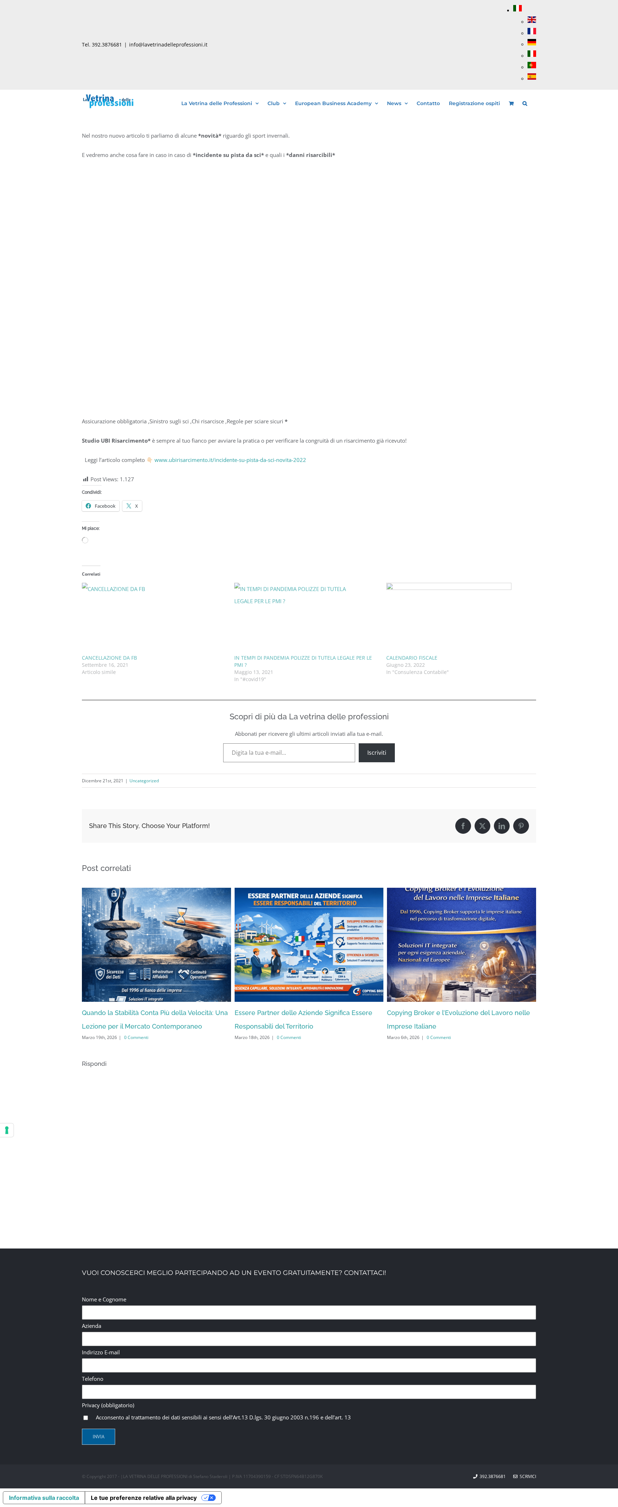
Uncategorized (144, 781)
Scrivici (527, 1476)
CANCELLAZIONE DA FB (109, 657)
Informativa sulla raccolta (44, 1497)
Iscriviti (376, 753)
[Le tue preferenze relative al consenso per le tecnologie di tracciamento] (7, 1130)
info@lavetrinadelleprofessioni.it (168, 44)
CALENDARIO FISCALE (411, 657)
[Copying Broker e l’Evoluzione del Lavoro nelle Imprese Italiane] (461, 891)
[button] (525, 102)
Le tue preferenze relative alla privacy (144, 1497)
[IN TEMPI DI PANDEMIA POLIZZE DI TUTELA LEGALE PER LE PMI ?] (306, 618)
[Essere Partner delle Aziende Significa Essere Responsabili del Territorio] (309, 891)
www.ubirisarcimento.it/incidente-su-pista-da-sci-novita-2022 (230, 459)
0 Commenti (136, 1037)
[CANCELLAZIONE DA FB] (154, 618)
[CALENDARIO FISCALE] (458, 618)
